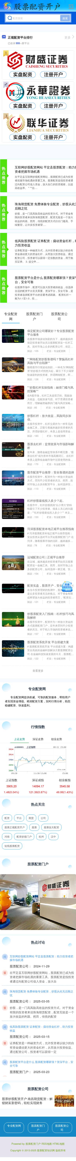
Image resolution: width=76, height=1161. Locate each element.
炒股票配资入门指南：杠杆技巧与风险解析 (50, 615)
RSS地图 (47, 1143)
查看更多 (38, 670)
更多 (68, 37)
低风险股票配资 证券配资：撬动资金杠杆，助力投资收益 (41, 1028)
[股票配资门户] (31, 6)
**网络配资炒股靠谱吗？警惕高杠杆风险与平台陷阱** (50, 361)
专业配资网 (14, 1125)
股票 (34, 827)
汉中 (53, 836)
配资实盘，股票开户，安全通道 (47, 585)
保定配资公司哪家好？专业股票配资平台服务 (50, 332)
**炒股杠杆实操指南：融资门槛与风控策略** (50, 389)
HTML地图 (59, 1143)
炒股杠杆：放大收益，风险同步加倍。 (49, 417)
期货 (31, 818)
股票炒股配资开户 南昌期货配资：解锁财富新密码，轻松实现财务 (27, 1100)
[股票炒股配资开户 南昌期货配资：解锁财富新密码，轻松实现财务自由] (64, 1101)
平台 (19, 818)
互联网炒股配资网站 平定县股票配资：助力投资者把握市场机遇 (41, 958)
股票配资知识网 (46, 1150)
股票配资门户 (38, 1128)
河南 (7, 836)
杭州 (41, 836)
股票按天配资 (51, 827)
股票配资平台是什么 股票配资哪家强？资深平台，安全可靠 (41, 1064)
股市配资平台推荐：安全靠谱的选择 (50, 472)
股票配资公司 (62, 1128)
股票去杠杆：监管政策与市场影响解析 (50, 446)
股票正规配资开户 (14, 827)
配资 (7, 818)
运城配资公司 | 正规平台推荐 (46, 557)
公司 (43, 818)
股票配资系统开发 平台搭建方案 (48, 642)
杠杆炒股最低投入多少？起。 (46, 500)
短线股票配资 (12, 846)
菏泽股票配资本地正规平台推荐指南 (50, 529)
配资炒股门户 (24, 836)
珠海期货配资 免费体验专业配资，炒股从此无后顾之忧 (41, 993)
